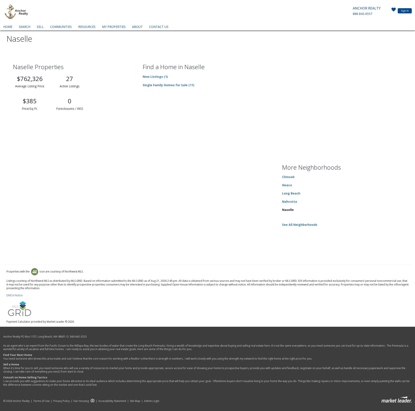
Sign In (405, 11)
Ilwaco (287, 185)
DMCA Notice (14, 295)
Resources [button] (87, 27)
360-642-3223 (78, 336)
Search (24, 27)
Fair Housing (81, 401)
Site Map (135, 401)
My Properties (114, 27)
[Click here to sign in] (393, 10)
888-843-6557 (362, 14)
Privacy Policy (61, 401)
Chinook (288, 177)
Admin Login (151, 401)
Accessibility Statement (112, 401)
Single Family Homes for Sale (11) (168, 85)
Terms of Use (41, 401)
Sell (40, 27)
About (137, 27)
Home (7, 27)
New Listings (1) (155, 77)
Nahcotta (289, 201)
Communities (61, 27)
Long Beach (291, 193)
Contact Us (158, 27)
